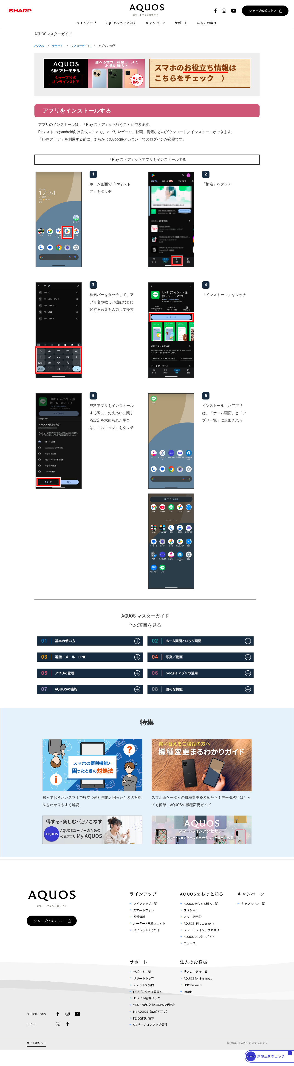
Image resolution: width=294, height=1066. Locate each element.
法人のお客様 (207, 22)
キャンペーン (155, 22)
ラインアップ (86, 22)
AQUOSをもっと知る (120, 22)
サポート (181, 22)
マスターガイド (80, 45)
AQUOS (39, 45)
